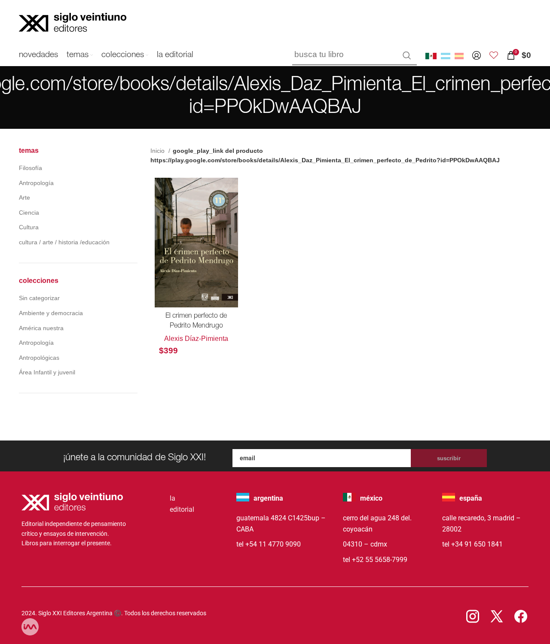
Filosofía (30, 167)
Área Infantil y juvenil (47, 372)
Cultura (29, 227)
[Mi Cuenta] (476, 55)
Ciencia (29, 212)
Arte (24, 197)
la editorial (182, 503)
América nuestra (41, 328)
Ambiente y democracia (51, 313)
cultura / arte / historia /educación (64, 242)
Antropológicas (39, 357)
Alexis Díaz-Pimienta (196, 338)
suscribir (449, 458)
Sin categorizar (39, 298)
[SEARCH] (407, 55)
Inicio (158, 150)
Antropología (36, 182)
